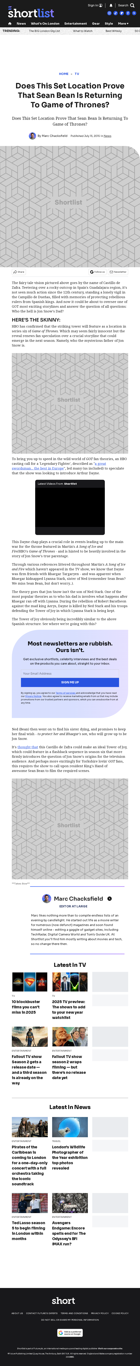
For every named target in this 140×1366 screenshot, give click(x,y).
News (21, 24)
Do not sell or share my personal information (70, 1320)
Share (21, 272)
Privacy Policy (100, 1313)
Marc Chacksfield (54, 136)
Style (109, 24)
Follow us (99, 272)
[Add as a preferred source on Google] (70, 1333)
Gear (96, 24)
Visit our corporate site (110, 1348)
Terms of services (66, 693)
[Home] (10, 24)
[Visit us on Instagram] (109, 13)
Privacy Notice (33, 696)
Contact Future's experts (42, 1313)
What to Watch (82, 31)
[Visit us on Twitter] (134, 13)
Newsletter (120, 272)
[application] (70, 507)
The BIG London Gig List (44, 31)
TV (77, 74)
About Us (17, 1313)
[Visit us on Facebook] (128, 13)
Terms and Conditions (74, 1313)
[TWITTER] (110, 898)
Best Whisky (114, 31)
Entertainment (76, 24)
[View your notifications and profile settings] (111, 5)
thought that (28, 747)
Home (63, 74)
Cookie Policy (120, 1313)
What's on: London (45, 24)
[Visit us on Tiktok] (115, 13)
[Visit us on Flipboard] (122, 13)
